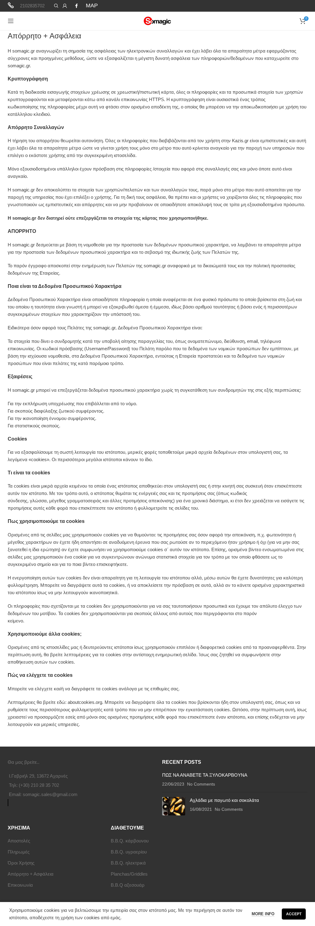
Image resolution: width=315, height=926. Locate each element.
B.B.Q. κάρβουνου (130, 840)
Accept (293, 914)
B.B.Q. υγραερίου (129, 851)
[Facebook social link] (76, 6)
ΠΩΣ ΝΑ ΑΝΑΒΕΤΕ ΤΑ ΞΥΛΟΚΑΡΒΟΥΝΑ (204, 775)
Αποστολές (19, 840)
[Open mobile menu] (11, 21)
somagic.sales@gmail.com (50, 794)
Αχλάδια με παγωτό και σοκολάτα (224, 800)
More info (263, 914)
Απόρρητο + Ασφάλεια (31, 874)
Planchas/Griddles (129, 874)
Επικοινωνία (20, 885)
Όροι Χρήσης (21, 862)
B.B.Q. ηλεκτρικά (128, 862)
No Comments (201, 784)
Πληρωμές (19, 851)
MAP (92, 5)
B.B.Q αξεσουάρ (128, 885)
